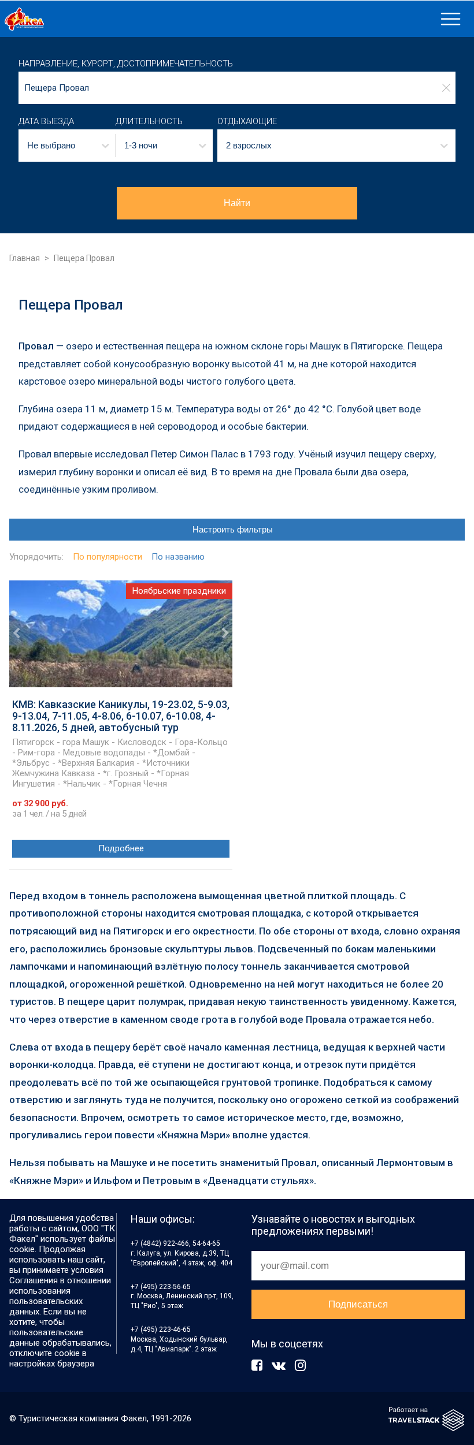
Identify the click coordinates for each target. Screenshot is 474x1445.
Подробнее (121, 848)
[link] (218, 19)
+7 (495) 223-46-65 (161, 1329)
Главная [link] (24, 258)
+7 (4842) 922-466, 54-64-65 (175, 1243)
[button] (67, 145)
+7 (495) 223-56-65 (161, 1287)
